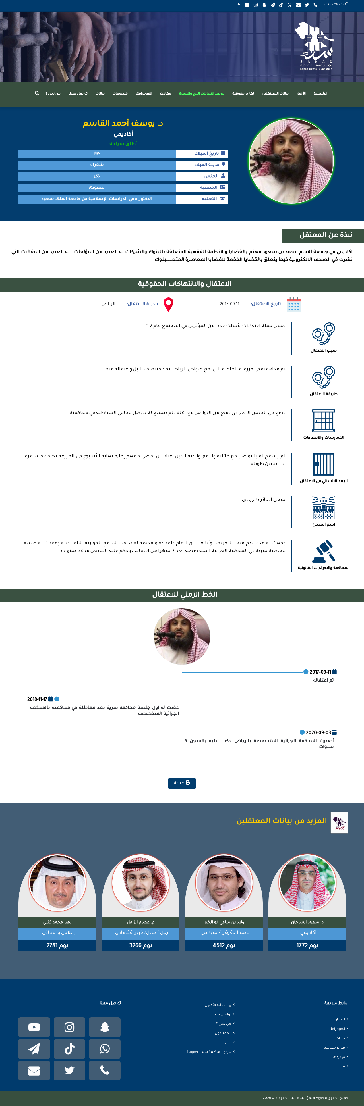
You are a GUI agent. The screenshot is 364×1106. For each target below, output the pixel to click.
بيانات (100, 94)
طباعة (180, 783)
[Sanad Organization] (182, 47)
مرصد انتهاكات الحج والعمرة (201, 94)
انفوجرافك (144, 94)
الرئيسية (320, 94)
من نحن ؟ (53, 94)
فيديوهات (120, 94)
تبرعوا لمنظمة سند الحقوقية (209, 1052)
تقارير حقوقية (243, 94)
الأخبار (301, 94)
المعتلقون (223, 1034)
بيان (228, 1043)
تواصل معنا (78, 94)
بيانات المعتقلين (275, 94)
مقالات (165, 94)
